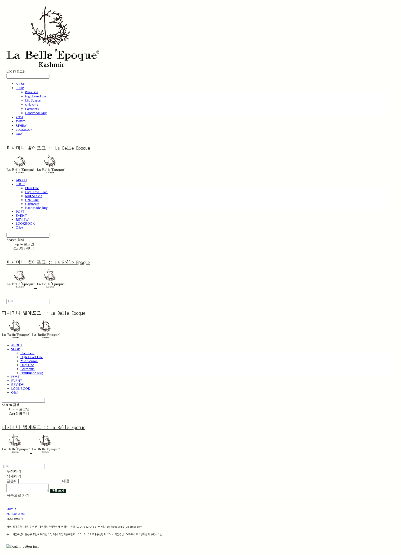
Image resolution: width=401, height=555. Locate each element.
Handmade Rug (36, 113)
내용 (66, 481)
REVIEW (21, 125)
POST (19, 117)
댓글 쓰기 (58, 490)
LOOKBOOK (24, 130)
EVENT (20, 121)
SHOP (20, 88)
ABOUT (21, 84)
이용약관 (11, 509)
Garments (32, 109)
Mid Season (33, 100)
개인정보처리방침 (15, 514)
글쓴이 (12, 481)
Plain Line (31, 92)
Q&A (19, 134)
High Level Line (35, 96)
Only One (31, 104)
